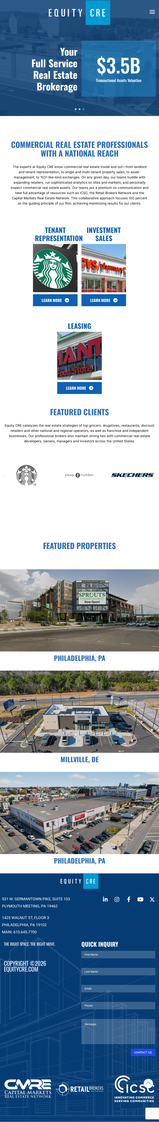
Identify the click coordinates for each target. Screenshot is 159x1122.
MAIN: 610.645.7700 (19, 932)
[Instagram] (117, 899)
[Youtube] (140, 899)
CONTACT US (143, 1052)
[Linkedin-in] (105, 899)
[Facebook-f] (129, 899)
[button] (4, 475)
